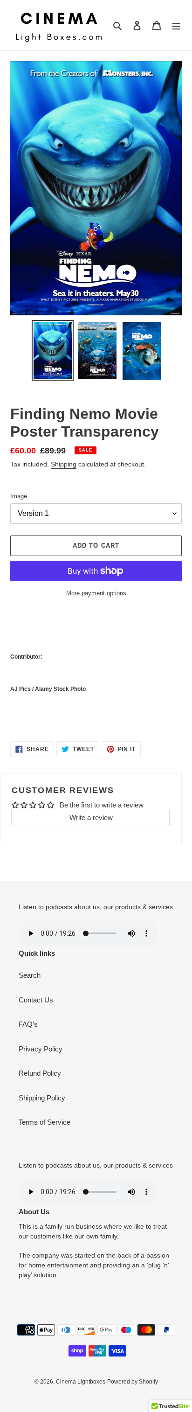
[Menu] (176, 25)
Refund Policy (40, 1073)
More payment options (96, 593)
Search (30, 975)
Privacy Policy (40, 1049)
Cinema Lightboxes (80, 1381)
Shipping (63, 464)
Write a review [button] (91, 817)
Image (18, 496)
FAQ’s (28, 1024)
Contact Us (36, 1000)
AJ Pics (20, 689)
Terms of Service (44, 1122)
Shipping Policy (42, 1098)
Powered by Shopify (132, 1381)
